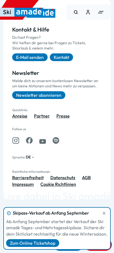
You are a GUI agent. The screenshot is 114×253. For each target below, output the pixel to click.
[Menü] (100, 12)
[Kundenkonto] (88, 12)
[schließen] (104, 213)
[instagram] (15, 140)
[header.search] (76, 12)
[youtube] (42, 140)
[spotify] (56, 140)
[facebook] (29, 140)
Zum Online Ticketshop (32, 243)
